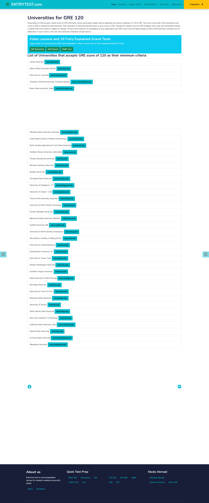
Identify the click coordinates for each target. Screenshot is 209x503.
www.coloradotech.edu (81, 81)
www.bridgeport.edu (64, 185)
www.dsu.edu (57, 331)
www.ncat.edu (79, 145)
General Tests (150, 4)
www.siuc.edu (70, 152)
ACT (118, 482)
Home (113, 4)
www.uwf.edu (69, 205)
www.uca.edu (62, 245)
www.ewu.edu (63, 265)
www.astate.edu (60, 298)
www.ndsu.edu (62, 311)
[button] (3, 254)
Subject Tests (135, 4)
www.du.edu (54, 304)
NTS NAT (124, 477)
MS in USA (172, 482)
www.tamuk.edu (66, 198)
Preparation (194, 4)
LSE (84, 482)
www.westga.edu (66, 278)
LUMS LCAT (73, 482)
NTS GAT (112, 477)
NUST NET (72, 477)
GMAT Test (67, 49)
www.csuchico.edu (66, 324)
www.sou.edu (61, 271)
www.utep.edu (61, 291)
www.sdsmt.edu (76, 138)
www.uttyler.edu (60, 258)
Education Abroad (157, 477)
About (30, 489)
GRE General (53, 49)
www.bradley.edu (54, 172)
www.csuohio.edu (61, 178)
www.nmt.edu (70, 238)
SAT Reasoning (37, 49)
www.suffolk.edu (58, 225)
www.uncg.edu (72, 231)
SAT (95, 477)
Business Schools (157, 482)
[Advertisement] (104, 111)
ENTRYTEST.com (26, 4)
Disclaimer (40, 489)
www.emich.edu (61, 211)
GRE (110, 482)
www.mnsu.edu (69, 218)
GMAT (133, 477)
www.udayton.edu (61, 192)
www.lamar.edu (52, 62)
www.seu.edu (61, 251)
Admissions (176, 4)
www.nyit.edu (65, 318)
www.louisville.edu (58, 75)
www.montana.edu (69, 132)
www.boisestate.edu (64, 88)
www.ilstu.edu (64, 68)
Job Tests (163, 4)
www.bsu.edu (54, 284)
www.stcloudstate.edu (61, 338)
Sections (122, 4)
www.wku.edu (62, 165)
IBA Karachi (85, 477)
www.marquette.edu (57, 344)
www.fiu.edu (62, 158)
